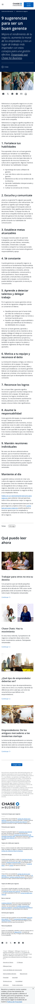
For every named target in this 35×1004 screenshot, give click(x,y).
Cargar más (17, 765)
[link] (2, 943)
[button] (33, 988)
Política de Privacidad (14, 1002)
